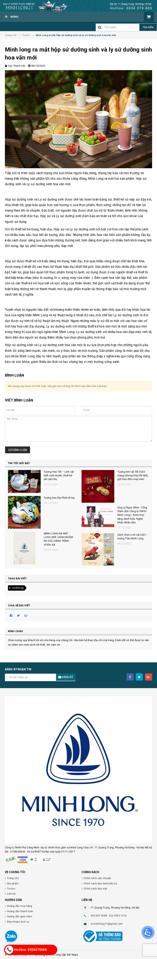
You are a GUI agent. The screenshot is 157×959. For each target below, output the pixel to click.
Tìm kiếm (148, 27)
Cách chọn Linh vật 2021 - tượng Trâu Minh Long (132, 536)
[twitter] (139, 677)
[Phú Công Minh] (78, 770)
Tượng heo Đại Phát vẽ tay (59, 497)
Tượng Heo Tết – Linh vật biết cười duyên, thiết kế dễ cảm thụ (59, 475)
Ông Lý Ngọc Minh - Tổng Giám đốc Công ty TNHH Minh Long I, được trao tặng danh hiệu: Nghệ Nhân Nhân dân (132, 515)
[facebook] (130, 677)
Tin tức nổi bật (19, 463)
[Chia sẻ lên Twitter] (19, 615)
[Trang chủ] (78, 6)
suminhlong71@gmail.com (107, 923)
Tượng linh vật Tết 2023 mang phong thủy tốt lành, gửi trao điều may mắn (132, 475)
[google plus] (148, 677)
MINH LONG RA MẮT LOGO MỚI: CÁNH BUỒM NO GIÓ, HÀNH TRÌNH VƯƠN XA (58, 539)
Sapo (74, 954)
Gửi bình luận (17, 450)
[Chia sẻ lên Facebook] (11, 615)
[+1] (26, 615)
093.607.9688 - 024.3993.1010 (109, 915)
